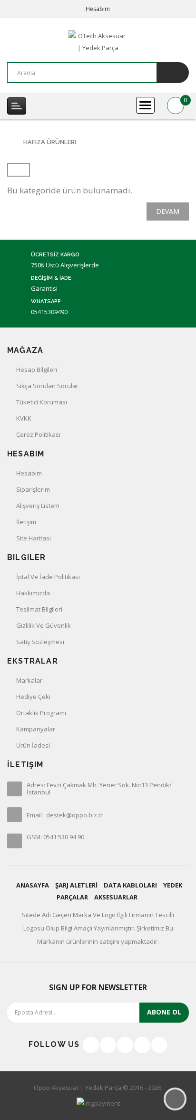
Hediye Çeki (33, 696)
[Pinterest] (159, 1045)
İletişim (26, 522)
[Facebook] (91, 1045)
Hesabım (29, 473)
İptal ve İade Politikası (48, 576)
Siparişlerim (33, 489)
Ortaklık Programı (41, 712)
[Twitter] (108, 1045)
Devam (167, 211)
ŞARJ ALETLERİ (76, 885)
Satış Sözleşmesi (40, 641)
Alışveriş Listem (37, 505)
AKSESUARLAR (115, 897)
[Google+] (125, 1045)
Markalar (29, 680)
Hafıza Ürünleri (49, 142)
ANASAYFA (32, 885)
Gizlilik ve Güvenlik (43, 625)
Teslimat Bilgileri (39, 609)
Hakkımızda (33, 593)
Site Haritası (33, 538)
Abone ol (164, 1011)
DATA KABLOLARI (130, 885)
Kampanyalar (35, 729)
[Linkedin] (142, 1045)
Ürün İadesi (33, 745)
